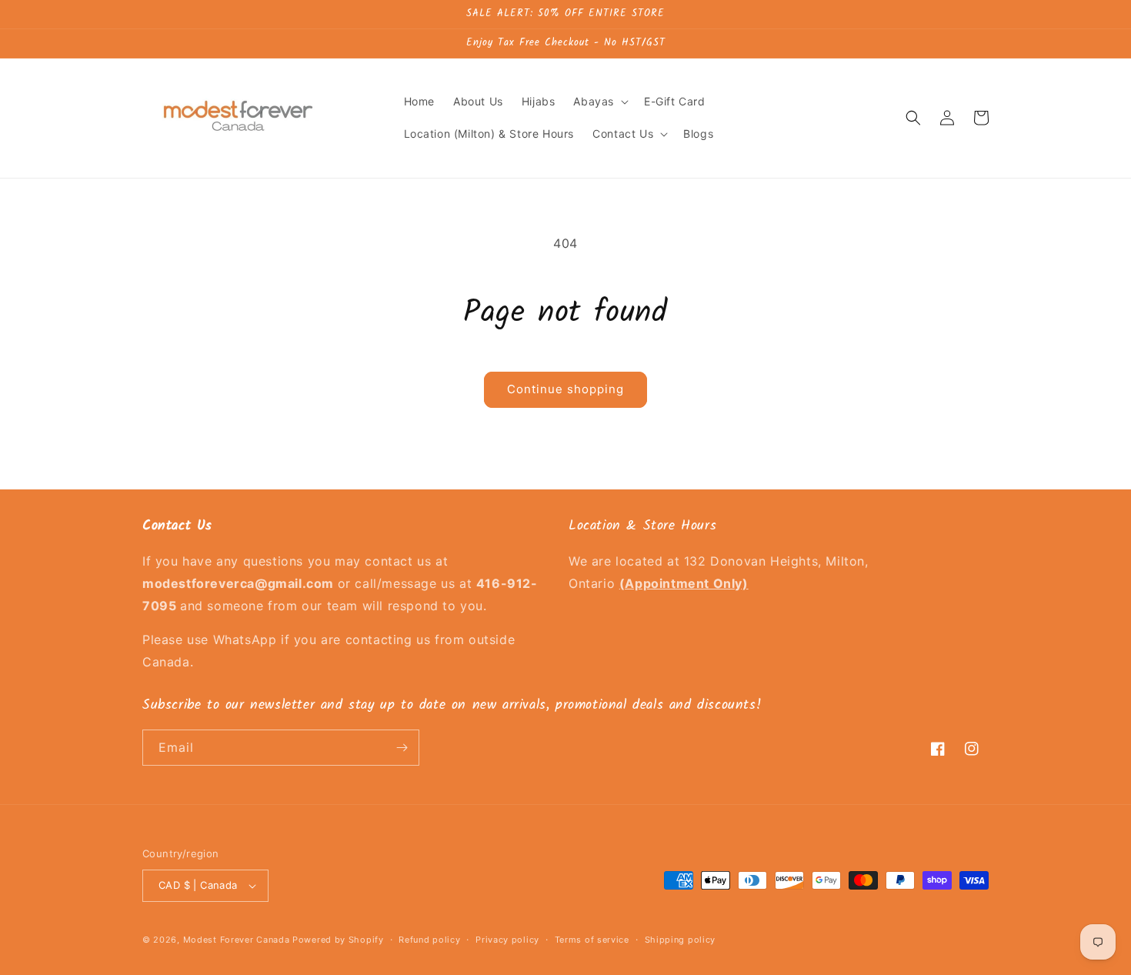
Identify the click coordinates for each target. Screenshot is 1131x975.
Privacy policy (507, 939)
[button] (599, 101)
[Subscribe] (402, 748)
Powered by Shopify (338, 939)
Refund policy (429, 939)
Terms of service (592, 939)
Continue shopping (565, 389)
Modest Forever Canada (236, 939)
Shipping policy (680, 939)
